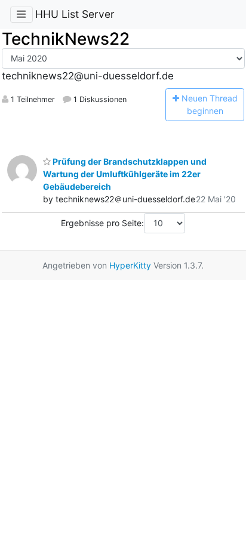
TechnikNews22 (66, 39)
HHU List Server (75, 14)
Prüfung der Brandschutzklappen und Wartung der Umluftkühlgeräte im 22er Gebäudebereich (125, 174)
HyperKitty (130, 265)
